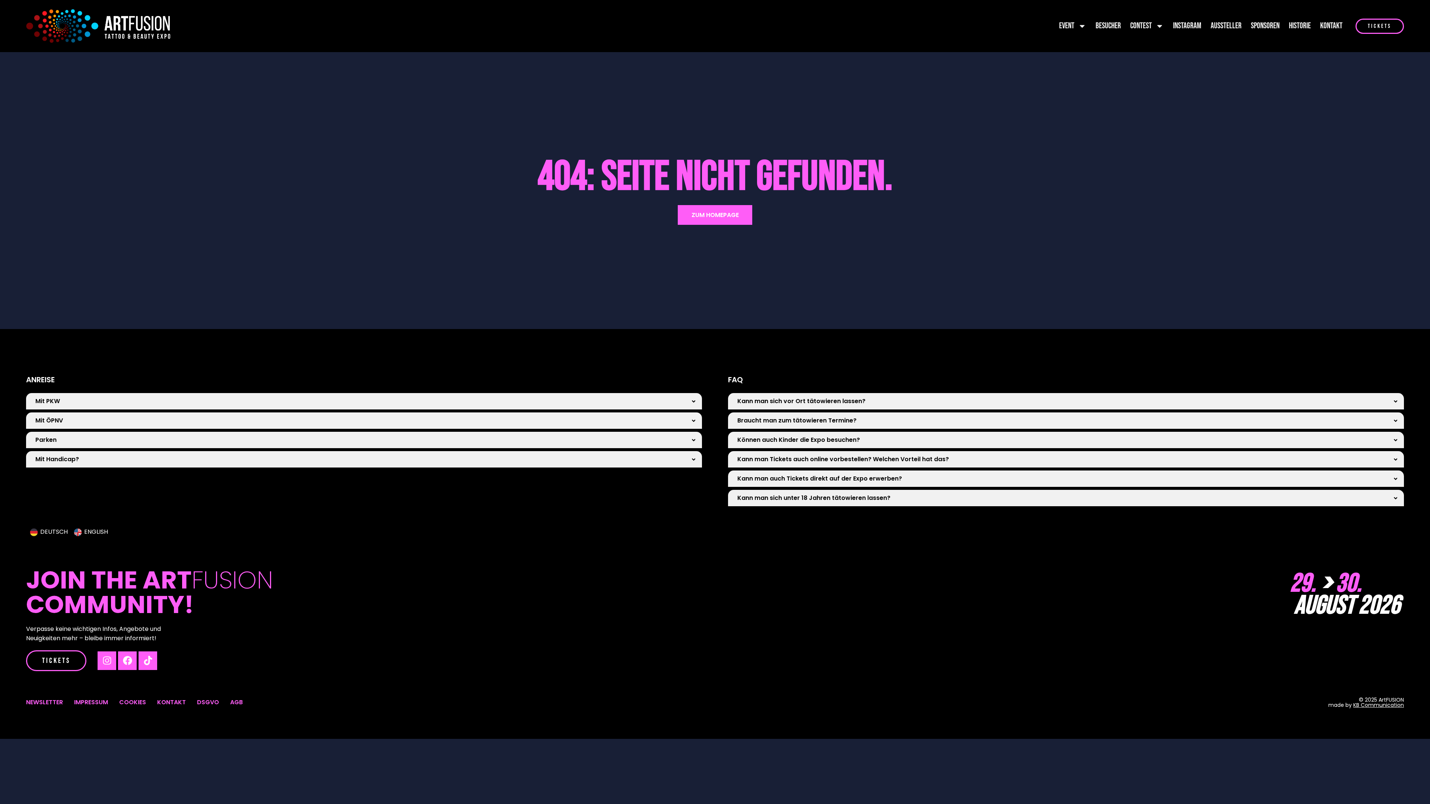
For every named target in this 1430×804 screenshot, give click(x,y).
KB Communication (1378, 705)
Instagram (1187, 26)
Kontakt (1331, 26)
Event (1066, 26)
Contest (1141, 26)
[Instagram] (107, 660)
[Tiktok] (148, 660)
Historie (1300, 26)
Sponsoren (1265, 26)
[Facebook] (127, 660)
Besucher (1108, 26)
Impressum (91, 702)
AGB (236, 702)
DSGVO (208, 702)
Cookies (132, 702)
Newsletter (44, 702)
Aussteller (1226, 26)
